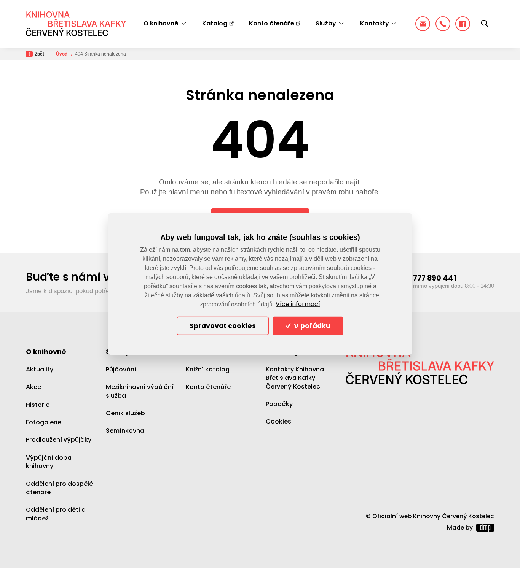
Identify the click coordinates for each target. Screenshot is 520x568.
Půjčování (121, 369)
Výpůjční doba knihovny (49, 461)
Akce (33, 386)
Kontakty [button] (374, 23)
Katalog (214, 23)
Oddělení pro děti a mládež (56, 513)
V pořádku (311, 325)
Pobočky (279, 404)
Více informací (298, 304)
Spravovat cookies (223, 325)
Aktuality (39, 369)
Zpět (39, 54)
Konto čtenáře (271, 23)
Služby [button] (326, 23)
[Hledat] (484, 23)
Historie (37, 404)
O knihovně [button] (161, 23)
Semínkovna (125, 430)
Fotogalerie (43, 422)
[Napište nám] (422, 23)
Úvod (62, 54)
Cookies (278, 421)
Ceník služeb (125, 413)
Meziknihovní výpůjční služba (140, 391)
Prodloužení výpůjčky (58, 439)
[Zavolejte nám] (442, 23)
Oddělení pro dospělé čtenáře (59, 488)
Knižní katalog (208, 369)
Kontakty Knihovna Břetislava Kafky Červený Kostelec (295, 378)
